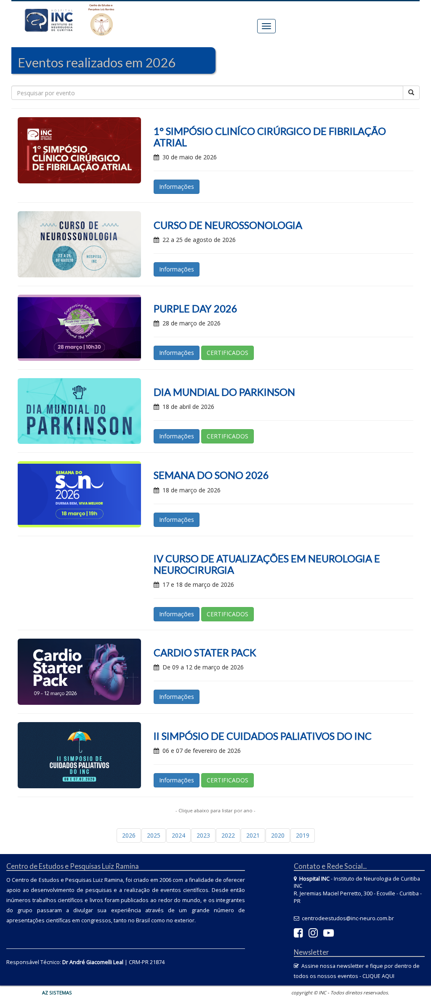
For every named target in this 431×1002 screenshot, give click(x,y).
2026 (129, 835)
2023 (203, 835)
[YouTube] (328, 934)
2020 (278, 835)
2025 (153, 835)
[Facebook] (298, 934)
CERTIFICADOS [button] (227, 353)
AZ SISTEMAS (57, 992)
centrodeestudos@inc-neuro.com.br (348, 918)
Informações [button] (176, 187)
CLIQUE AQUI (378, 976)
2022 (228, 835)
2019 (302, 835)
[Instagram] (313, 934)
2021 (253, 835)
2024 (178, 835)
